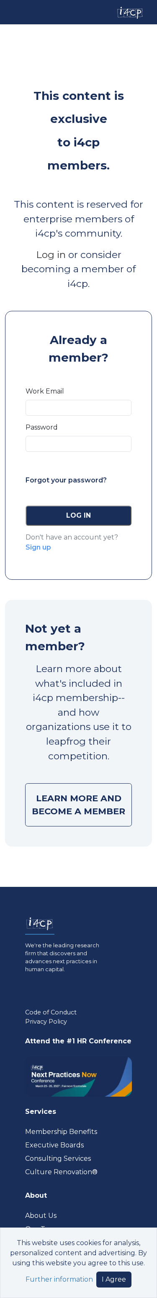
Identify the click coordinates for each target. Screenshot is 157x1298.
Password (42, 427)
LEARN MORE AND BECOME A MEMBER (78, 804)
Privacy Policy (46, 1021)
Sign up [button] (38, 547)
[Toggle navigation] (14, 12)
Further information (59, 1279)
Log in (51, 255)
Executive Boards (54, 1145)
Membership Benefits (61, 1132)
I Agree (114, 1279)
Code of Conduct (51, 1012)
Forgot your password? (66, 480)
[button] (78, 516)
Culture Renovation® (61, 1172)
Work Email (45, 391)
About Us (41, 1216)
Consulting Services (58, 1158)
